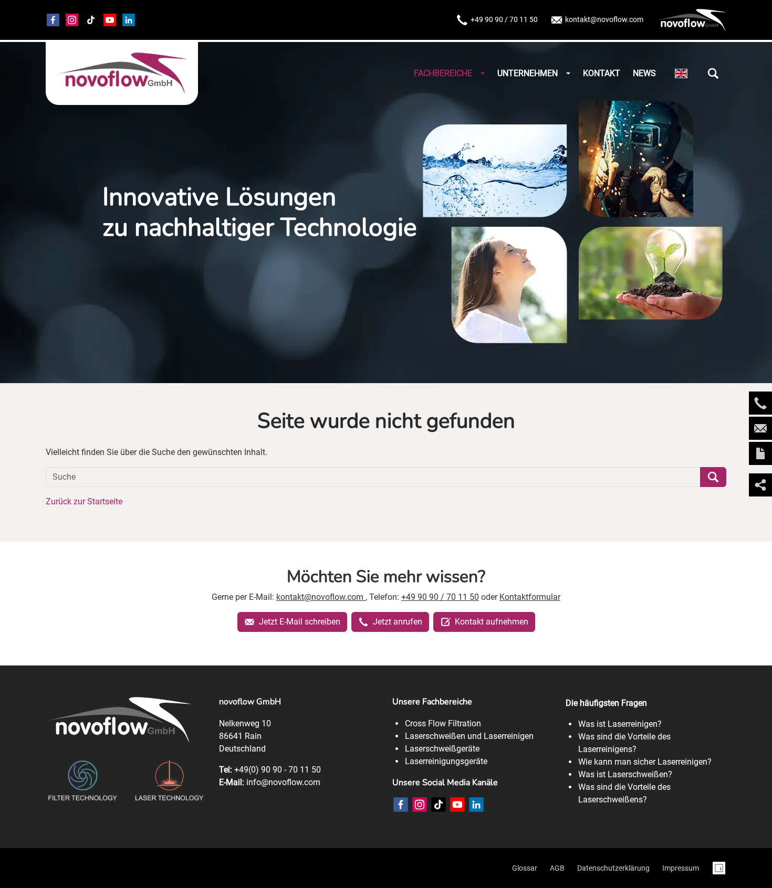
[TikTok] (91, 19)
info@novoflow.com (283, 782)
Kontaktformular (529, 597)
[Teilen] (760, 484)
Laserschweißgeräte (442, 749)
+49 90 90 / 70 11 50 (504, 19)
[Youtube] (109, 19)
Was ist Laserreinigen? (620, 724)
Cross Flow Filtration (443, 723)
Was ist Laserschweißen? (625, 774)
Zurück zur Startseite (84, 501)
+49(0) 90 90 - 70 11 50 (277, 770)
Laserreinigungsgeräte (446, 761)
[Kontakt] (760, 453)
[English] (681, 74)
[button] (713, 73)
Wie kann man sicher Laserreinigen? (645, 762)
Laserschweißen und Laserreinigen (469, 736)
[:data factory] (719, 868)
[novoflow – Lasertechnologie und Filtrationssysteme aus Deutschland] (122, 73)
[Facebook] (53, 19)
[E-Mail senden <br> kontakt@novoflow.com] (760, 428)
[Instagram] (72, 19)
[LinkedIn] (476, 804)
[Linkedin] (128, 19)
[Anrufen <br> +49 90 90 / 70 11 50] (760, 403)
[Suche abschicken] (713, 477)
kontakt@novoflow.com (604, 19)
